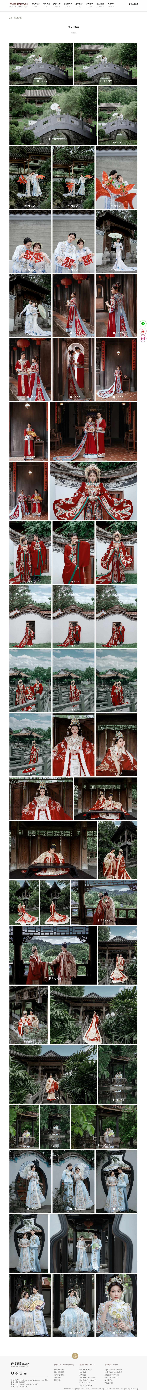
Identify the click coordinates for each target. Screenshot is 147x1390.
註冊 (136, 4)
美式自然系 (109, 1380)
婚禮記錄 (57, 1380)
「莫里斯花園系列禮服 (87, 1378)
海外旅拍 (57, 1378)
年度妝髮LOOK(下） (112, 1375)
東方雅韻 (82, 1372)
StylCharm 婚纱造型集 (113, 1369)
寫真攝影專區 (59, 1375)
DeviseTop (134, 1389)
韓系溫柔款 (109, 1383)
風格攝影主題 (59, 1372)
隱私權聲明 (67, 1389)
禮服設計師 (18, 18)
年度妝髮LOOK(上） (112, 1378)
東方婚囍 (82, 1375)
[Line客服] (21, 1374)
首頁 (10, 18)
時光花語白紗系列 (85, 1369)
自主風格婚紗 (59, 1369)
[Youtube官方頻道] (26, 1374)
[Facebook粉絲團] (13, 1374)
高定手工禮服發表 (85, 1386)
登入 (132, 4)
